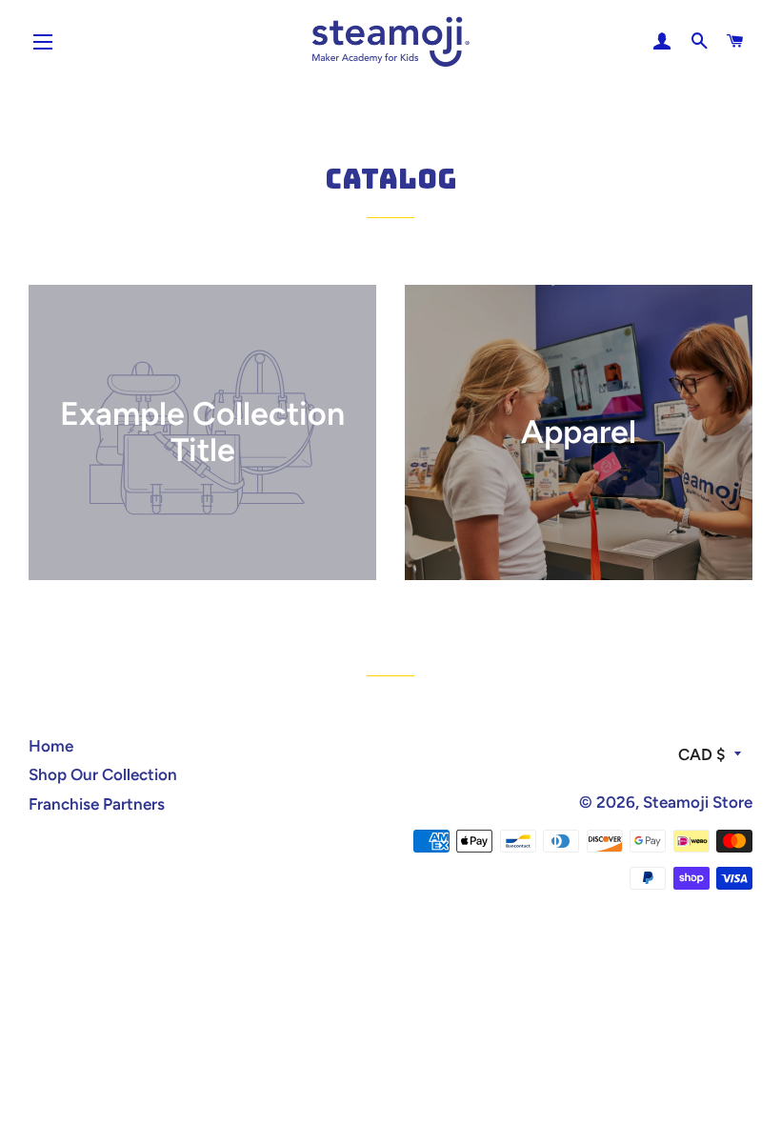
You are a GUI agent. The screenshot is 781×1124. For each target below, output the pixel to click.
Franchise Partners (97, 803)
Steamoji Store (697, 802)
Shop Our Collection (103, 774)
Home (51, 745)
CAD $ (701, 754)
